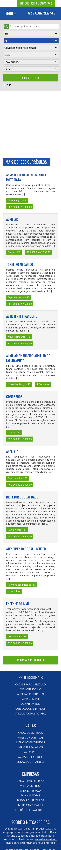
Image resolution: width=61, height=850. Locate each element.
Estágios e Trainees (30, 762)
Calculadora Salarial (30, 713)
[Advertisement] (30, 124)
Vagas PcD (30, 752)
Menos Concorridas (30, 742)
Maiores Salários (30, 747)
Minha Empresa (30, 786)
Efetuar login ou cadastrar (36, 3)
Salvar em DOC (30, 704)
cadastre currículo (46, 839)
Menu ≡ (11, 13)
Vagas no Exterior (30, 757)
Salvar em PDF (30, 699)
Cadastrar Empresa (30, 781)
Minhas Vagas (30, 795)
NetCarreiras (22, 828)
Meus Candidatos (30, 805)
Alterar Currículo (30, 694)
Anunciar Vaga (30, 790)
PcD (8, 85)
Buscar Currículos (30, 800)
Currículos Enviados (30, 708)
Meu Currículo (30, 689)
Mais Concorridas (30, 737)
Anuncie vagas (16, 835)
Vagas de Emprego (30, 732)
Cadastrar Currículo (30, 684)
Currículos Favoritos (30, 810)
